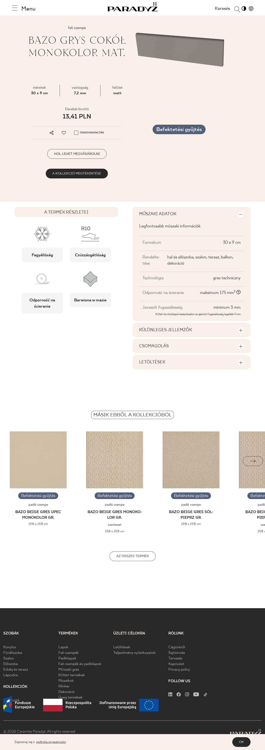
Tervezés (175, 658)
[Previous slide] (12, 461)
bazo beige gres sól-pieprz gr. (191, 515)
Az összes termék (132, 556)
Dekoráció (66, 692)
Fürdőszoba (12, 653)
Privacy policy (179, 670)
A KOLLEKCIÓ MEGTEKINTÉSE (76, 174)
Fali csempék (68, 653)
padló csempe (38, 505)
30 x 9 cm (39, 93)
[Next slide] (253, 461)
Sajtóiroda (176, 653)
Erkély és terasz (15, 670)
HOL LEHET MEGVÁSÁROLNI (77, 154)
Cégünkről (176, 647)
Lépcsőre (10, 675)
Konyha (9, 647)
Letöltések (121, 647)
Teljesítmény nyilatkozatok (134, 653)
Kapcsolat (176, 664)
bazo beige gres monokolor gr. (115, 515)
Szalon (8, 658)
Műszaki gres (68, 670)
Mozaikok (66, 681)
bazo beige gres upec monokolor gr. (38, 515)
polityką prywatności (51, 742)
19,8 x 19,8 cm (38, 524)
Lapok (63, 647)
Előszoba (10, 664)
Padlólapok (67, 658)
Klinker (64, 686)
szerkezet (115, 525)
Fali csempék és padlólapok (79, 664)
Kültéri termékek (71, 675)
